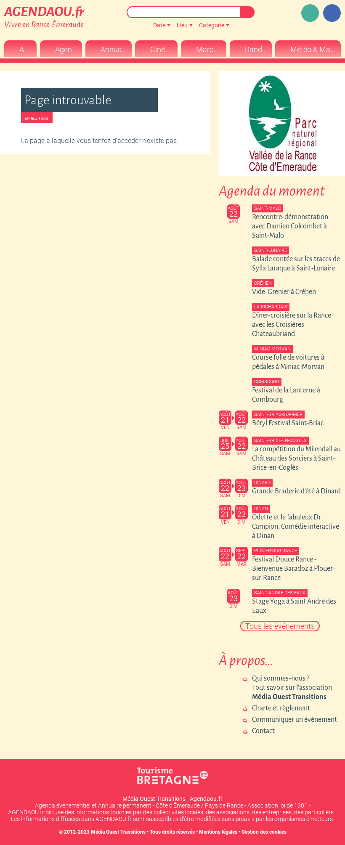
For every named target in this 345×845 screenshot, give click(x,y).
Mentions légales (218, 832)
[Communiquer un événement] (310, 13)
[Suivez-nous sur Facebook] (332, 13)
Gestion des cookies (264, 832)
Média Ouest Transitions (118, 832)
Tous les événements (280, 626)
